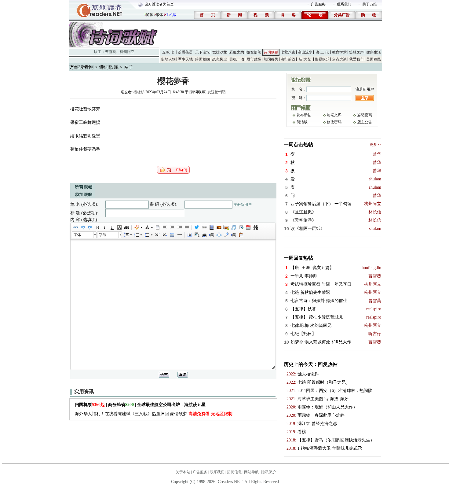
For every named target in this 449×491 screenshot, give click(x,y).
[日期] (248, 227)
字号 (102, 235)
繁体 (159, 15)
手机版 (171, 15)
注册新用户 (242, 204)
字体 (77, 235)
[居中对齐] (172, 227)
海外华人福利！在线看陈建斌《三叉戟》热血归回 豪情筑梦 (153, 414)
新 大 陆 (305, 59)
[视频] (211, 227)
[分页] (211, 235)
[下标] (164, 235)
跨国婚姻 (202, 59)
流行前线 (288, 59)
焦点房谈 (339, 59)
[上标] (157, 235)
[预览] (197, 235)
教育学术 (339, 52)
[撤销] (82, 227)
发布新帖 (304, 115)
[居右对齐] (179, 227)
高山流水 (305, 52)
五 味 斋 (168, 52)
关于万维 (369, 4)
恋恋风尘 (219, 59)
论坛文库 (334, 115)
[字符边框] (119, 227)
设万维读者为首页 (159, 4)
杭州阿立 (127, 52)
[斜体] (104, 227)
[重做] (90, 227)
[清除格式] (226, 235)
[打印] (204, 235)
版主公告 (364, 122)
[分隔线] (179, 235)
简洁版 (302, 122)
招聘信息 (234, 472)
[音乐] (233, 227)
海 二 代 (322, 52)
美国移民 (373, 59)
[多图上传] (226, 227)
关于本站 (183, 472)
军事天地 (185, 59)
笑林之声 (356, 52)
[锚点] (219, 235)
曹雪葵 (110, 52)
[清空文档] (157, 227)
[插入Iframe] (241, 227)
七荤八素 (288, 52)
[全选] (189, 235)
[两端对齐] (187, 227)
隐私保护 (268, 472)
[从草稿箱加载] (241, 235)
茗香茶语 (185, 52)
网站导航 (251, 472)
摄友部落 (253, 52)
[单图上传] (219, 227)
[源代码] (75, 227)
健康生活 (373, 52)
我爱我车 (356, 59)
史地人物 (168, 59)
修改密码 (334, 122)
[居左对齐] (165, 227)
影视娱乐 (322, 59)
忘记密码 (364, 115)
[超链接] (204, 227)
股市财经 (253, 59)
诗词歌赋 (271, 52)
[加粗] (97, 227)
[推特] (197, 227)
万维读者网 (81, 67)
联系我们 (344, 4)
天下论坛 (202, 52)
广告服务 (318, 4)
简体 (149, 15)
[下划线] (112, 227)
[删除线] (126, 227)
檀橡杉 (138, 92)
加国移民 (271, 59)
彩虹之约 (236, 52)
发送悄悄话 (216, 92)
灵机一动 (236, 59)
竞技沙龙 (219, 52)
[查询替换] (255, 227)
